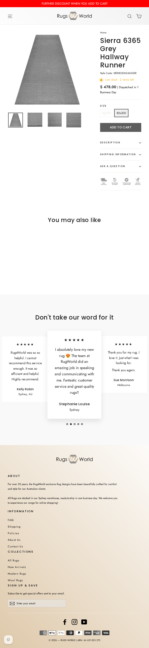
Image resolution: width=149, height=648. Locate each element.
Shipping (14, 527)
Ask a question (112, 166)
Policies (13, 533)
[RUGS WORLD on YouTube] (84, 622)
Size (103, 106)
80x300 (121, 113)
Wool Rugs (15, 580)
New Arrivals (17, 567)
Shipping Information (118, 154)
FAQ (11, 520)
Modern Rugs (17, 574)
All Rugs (13, 560)
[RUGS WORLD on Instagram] (74, 622)
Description (110, 142)
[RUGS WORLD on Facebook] (65, 622)
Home (103, 32)
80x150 (106, 113)
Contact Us (15, 546)
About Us (14, 540)
